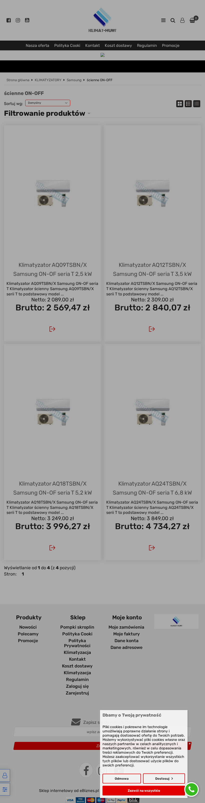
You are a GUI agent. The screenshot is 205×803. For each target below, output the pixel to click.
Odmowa (121, 778)
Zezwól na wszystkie (144, 790)
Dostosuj (162, 778)
